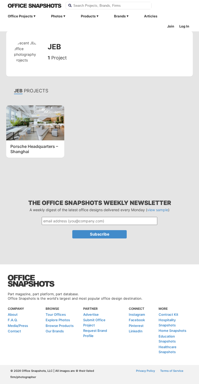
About (13, 314)
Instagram (137, 314)
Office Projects (20, 16)
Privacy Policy (145, 371)
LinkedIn (136, 331)
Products (88, 16)
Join (170, 26)
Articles (150, 16)
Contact (14, 331)
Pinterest (136, 326)
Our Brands (55, 331)
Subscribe (99, 234)
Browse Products (60, 326)
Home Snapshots (172, 330)
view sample (157, 210)
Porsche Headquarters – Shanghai (34, 149)
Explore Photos (58, 320)
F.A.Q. (13, 320)
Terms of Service (171, 371)
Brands (120, 16)
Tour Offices (56, 314)
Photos (56, 16)
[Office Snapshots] (34, 5)
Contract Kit (168, 314)
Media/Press (18, 326)
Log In (184, 26)
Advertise (91, 314)
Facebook (137, 320)
